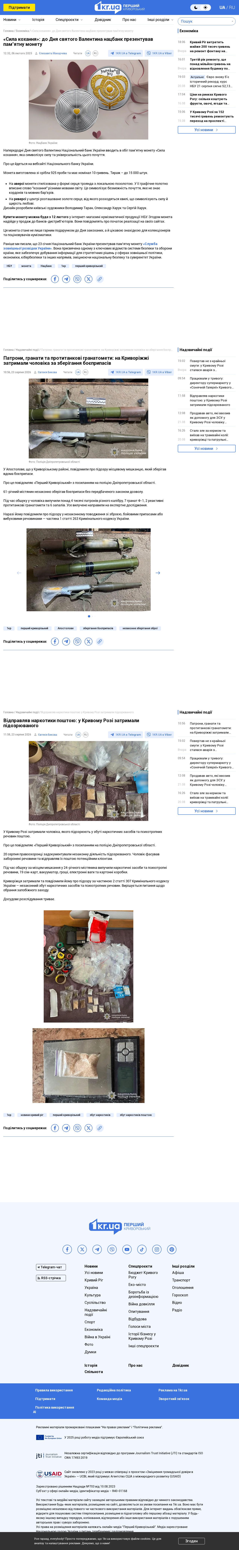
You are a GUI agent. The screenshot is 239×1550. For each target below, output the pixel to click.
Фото (89, 1344)
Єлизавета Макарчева (53, 53)
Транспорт (181, 1280)
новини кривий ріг (32, 1114)
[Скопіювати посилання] (100, 279)
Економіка (94, 1329)
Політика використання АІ (53, 1409)
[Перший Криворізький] (120, 7)
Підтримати (19, 7)
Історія (38, 19)
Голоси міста (139, 1326)
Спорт (90, 1322)
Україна (91, 1287)
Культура (93, 1295)
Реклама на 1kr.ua (173, 1390)
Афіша (178, 1272)
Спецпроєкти (67, 19)
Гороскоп (180, 1295)
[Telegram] (66, 279)
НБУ (9, 265)
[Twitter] (88, 279)
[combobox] (204, 21)
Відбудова (137, 1319)
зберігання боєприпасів (98, 628)
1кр (63, 265)
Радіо (177, 1310)
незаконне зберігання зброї (140, 628)
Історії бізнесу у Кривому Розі (142, 1336)
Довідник (103, 19)
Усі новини (203, 130)
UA (222, 7)
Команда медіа (109, 1399)
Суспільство (95, 1302)
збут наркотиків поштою (136, 1114)
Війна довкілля (141, 1304)
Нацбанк (46, 265)
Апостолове (66, 628)
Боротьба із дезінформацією (143, 1294)
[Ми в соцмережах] (67, 1249)
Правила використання (54, 1390)
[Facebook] (55, 279)
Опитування (138, 1311)
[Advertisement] (88, 317)
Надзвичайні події (96, 1312)
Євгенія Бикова (47, 372)
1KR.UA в (128, 53)
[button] (89, 616)
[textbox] (204, 21)
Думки (90, 1352)
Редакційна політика (114, 1390)
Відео (177, 1302)
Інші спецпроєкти (143, 1346)
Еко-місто (137, 1284)
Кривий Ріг (94, 1280)
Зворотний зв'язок (174, 1399)
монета (26, 265)
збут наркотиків (100, 1114)
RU (232, 7)
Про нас (129, 19)
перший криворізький (89, 265)
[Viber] (77, 279)
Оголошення (182, 1287)
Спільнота (94, 1372)
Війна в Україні (97, 1337)
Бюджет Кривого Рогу (143, 1274)
